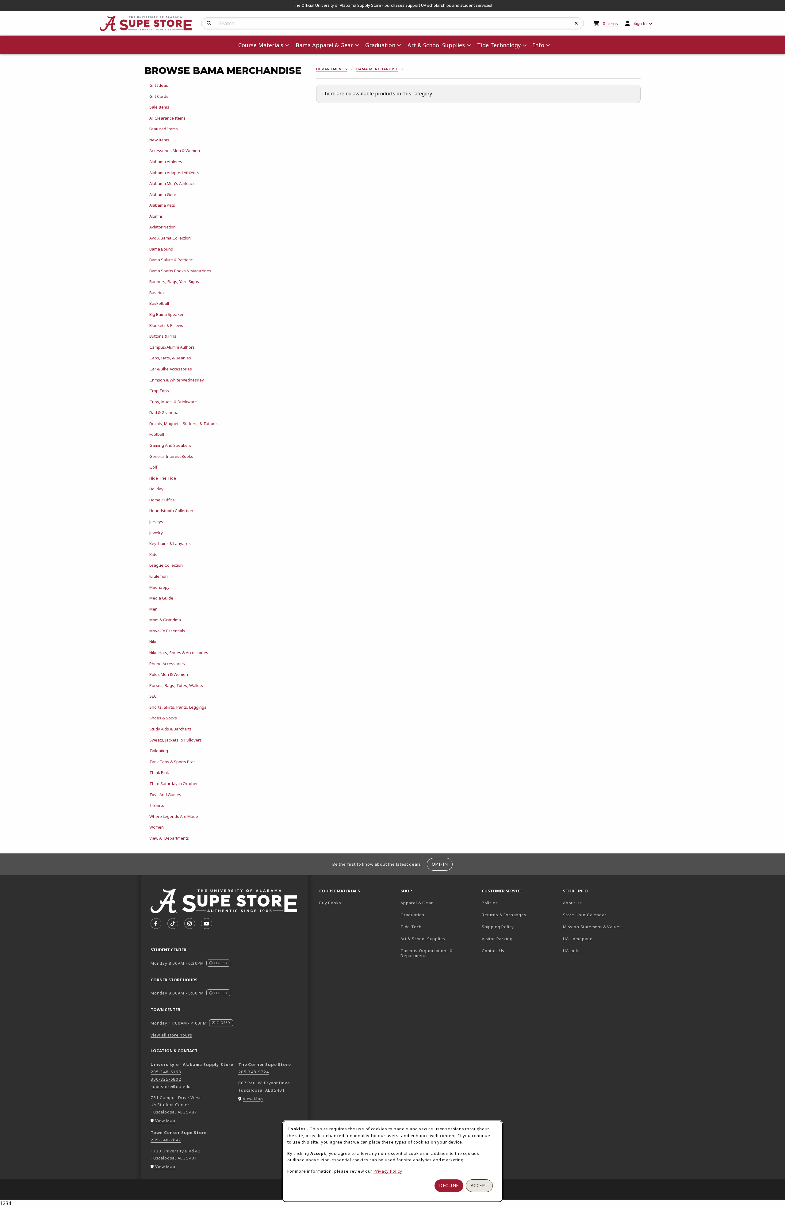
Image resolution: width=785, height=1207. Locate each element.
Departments (331, 69)
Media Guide (161, 598)
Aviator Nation (162, 227)
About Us (572, 903)
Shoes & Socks (163, 718)
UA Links (572, 950)
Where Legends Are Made (173, 816)
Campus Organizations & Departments (435, 953)
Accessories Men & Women (174, 150)
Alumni (155, 216)
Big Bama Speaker (166, 314)
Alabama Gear (162, 194)
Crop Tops (159, 390)
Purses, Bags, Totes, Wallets (176, 685)
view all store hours (171, 1035)
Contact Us (493, 950)
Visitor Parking (497, 938)
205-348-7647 (166, 1140)
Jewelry (156, 532)
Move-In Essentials (167, 631)
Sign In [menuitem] (640, 23)
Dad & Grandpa (163, 412)
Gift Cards (158, 96)
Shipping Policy (498, 926)
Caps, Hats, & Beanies (170, 358)
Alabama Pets (162, 205)
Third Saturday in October (173, 783)
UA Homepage (599, 938)
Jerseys (156, 521)
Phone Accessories (167, 663)
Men (153, 609)
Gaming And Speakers (170, 445)
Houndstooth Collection (171, 510)
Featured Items (163, 129)
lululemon (158, 576)
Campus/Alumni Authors (172, 347)
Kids (153, 554)
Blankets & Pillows (166, 325)
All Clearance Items (167, 118)
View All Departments (169, 838)
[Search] (209, 23)
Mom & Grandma (165, 620)
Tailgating (158, 750)
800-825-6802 (166, 1079)
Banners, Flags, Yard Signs (174, 281)
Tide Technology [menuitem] (499, 45)
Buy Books (330, 903)
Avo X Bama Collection (170, 238)
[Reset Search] (576, 23)
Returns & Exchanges (504, 915)
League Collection (166, 565)
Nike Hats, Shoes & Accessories (178, 652)
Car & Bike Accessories (170, 369)
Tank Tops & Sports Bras (172, 761)
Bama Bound (161, 249)
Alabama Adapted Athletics (174, 172)
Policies (490, 903)
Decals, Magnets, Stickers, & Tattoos (183, 423)
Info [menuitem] (538, 45)
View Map (165, 1120)
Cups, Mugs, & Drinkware (173, 401)
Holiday (156, 489)
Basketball (159, 303)
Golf (153, 467)
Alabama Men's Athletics (172, 183)
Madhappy (159, 587)
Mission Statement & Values (592, 926)
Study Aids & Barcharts (170, 729)
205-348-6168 (166, 1072)
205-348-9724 (253, 1072)
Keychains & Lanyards (170, 543)
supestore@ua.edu (171, 1086)
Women (156, 827)
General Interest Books (171, 456)
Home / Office (162, 500)
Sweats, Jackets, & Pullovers (175, 740)
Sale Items (159, 107)
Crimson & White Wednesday (176, 380)
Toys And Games (165, 794)
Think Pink (159, 772)
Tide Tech (410, 926)
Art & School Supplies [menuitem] (436, 45)
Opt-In (440, 864)
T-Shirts (156, 805)
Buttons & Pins (162, 336)
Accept (479, 1185)
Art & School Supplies (422, 938)
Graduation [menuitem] (380, 45)
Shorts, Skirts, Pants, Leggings (177, 707)
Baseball (157, 292)
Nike (153, 641)
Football (156, 434)
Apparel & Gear (416, 903)
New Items (159, 140)
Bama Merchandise (377, 69)
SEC (153, 696)
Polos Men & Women (168, 674)
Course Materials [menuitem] (260, 45)
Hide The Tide (162, 478)
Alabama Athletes (165, 161)
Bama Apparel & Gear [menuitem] (324, 45)
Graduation (412, 915)
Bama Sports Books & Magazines (180, 271)
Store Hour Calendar (601, 915)
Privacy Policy (387, 1171)
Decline (449, 1185)
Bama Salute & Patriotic (171, 259)
